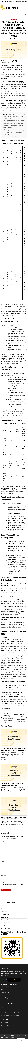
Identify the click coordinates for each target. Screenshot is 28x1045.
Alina (10, 38)
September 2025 (5, 928)
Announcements (5, 1025)
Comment (4, 841)
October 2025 (4, 925)
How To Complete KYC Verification (10, 1015)
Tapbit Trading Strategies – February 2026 (13, 130)
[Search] (26, 15)
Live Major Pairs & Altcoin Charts (17, 689)
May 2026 (3, 906)
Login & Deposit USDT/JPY (15, 687)
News (2, 1031)
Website (3, 875)
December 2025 (5, 920)
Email (3, 868)
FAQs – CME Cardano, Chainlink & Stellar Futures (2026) (13, 133)
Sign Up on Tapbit (13, 541)
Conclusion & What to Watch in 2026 (12, 136)
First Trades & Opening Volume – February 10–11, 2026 (14, 121)
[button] (14, 980)
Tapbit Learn (4, 1028)
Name (3, 861)
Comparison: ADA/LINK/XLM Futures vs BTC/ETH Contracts (13, 126)
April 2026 (3, 908)
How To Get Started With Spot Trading (10, 1010)
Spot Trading (4, 989)
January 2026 (4, 917)
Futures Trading (5, 992)
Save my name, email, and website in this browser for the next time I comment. (14, 883)
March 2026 (4, 911)
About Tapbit (4, 1022)
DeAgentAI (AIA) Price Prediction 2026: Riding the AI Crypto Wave (13, 784)
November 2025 (5, 922)
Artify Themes (10, 1037)
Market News (14, 19)
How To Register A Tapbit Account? (10, 1013)
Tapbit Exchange (5, 986)
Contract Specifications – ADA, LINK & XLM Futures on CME (13, 117)
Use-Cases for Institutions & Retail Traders (13, 123)
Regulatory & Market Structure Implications (14, 129)
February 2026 (5, 914)
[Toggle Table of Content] (23, 114)
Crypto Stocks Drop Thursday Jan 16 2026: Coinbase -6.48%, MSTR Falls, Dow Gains (14, 749)
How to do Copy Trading (7, 1007)
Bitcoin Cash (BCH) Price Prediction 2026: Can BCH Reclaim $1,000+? (13, 817)
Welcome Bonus (5, 995)
